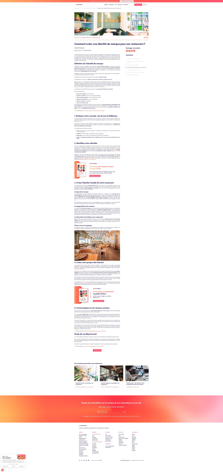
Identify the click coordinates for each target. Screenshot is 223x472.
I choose (13, 466)
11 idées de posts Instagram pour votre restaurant (95, 331)
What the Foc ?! (83, 282)
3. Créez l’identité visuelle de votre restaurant (136, 67)
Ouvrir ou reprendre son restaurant (89, 8)
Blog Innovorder (77, 8)
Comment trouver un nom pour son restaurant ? (94, 110)
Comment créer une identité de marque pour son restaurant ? (109, 8)
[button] (106, 4)
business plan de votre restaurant (88, 159)
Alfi (81, 325)
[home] (78, 4)
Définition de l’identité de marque (134, 58)
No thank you (5, 466)
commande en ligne (78, 268)
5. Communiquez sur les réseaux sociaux (135, 72)
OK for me (21, 466)
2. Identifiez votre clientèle (132, 65)
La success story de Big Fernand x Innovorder (94, 346)
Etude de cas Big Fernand (132, 74)
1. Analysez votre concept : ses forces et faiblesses (135, 62)
